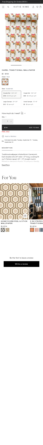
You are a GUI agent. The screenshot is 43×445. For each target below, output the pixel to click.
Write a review (21, 264)
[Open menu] (3, 7)
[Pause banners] (40, 1)
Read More (6, 165)
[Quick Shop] (25, 216)
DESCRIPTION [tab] (7, 148)
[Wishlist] (37, 7)
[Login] (33, 7)
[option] (5, 82)
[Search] (8, 7)
